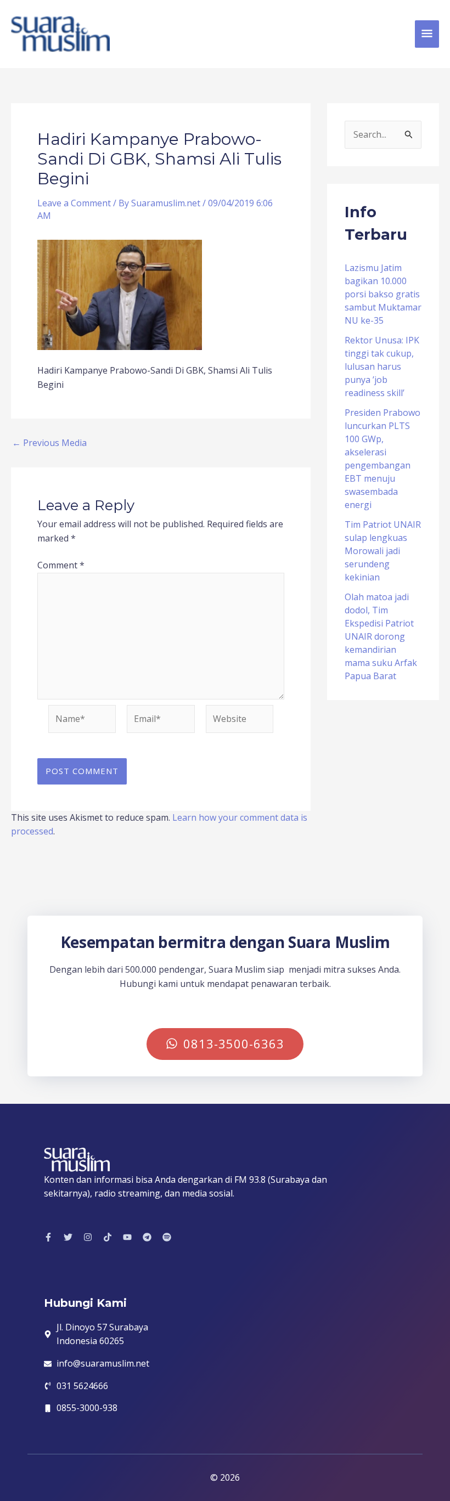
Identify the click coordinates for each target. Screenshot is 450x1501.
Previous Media (49, 442)
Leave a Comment (74, 203)
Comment (61, 565)
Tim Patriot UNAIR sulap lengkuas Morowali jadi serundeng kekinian (383, 550)
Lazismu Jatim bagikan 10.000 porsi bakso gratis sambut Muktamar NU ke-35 (383, 294)
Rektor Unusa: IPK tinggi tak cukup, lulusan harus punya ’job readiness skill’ (382, 366)
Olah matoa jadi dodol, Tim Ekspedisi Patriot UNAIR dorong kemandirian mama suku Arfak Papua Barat (381, 636)
